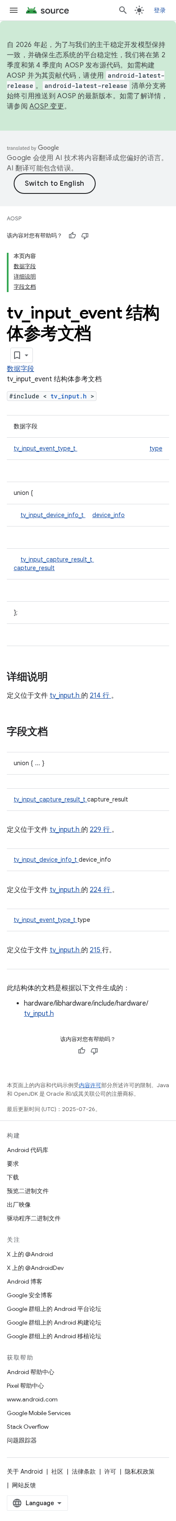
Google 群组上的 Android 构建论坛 (54, 1322)
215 (96, 950)
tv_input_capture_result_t (57, 559)
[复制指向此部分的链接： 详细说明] (58, 678)
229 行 (100, 829)
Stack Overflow (28, 1426)
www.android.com (32, 1399)
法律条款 (84, 1471)
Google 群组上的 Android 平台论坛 (54, 1309)
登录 (160, 10)
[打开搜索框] (123, 10)
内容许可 (90, 1085)
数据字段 (20, 369)
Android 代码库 (27, 1150)
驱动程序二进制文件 (34, 1218)
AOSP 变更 (46, 106)
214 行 (100, 695)
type (156, 448)
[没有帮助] (85, 235)
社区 (57, 1471)
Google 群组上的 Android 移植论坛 (54, 1336)
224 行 (101, 890)
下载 (13, 1177)
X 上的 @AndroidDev (35, 1268)
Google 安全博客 (30, 1295)
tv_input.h (70, 396)
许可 (110, 1471)
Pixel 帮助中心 (25, 1385)
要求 (13, 1163)
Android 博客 (24, 1281)
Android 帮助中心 (30, 1372)
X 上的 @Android (30, 1254)
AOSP (14, 218)
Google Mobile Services (38, 1413)
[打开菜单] (13, 10)
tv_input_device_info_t (53, 515)
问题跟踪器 (22, 1440)
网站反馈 (24, 1485)
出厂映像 (19, 1204)
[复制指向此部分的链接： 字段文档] (58, 732)
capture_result (34, 568)
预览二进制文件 (28, 1191)
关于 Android (25, 1471)
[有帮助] (72, 235)
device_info (108, 515)
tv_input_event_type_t (45, 448)
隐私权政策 (140, 1471)
